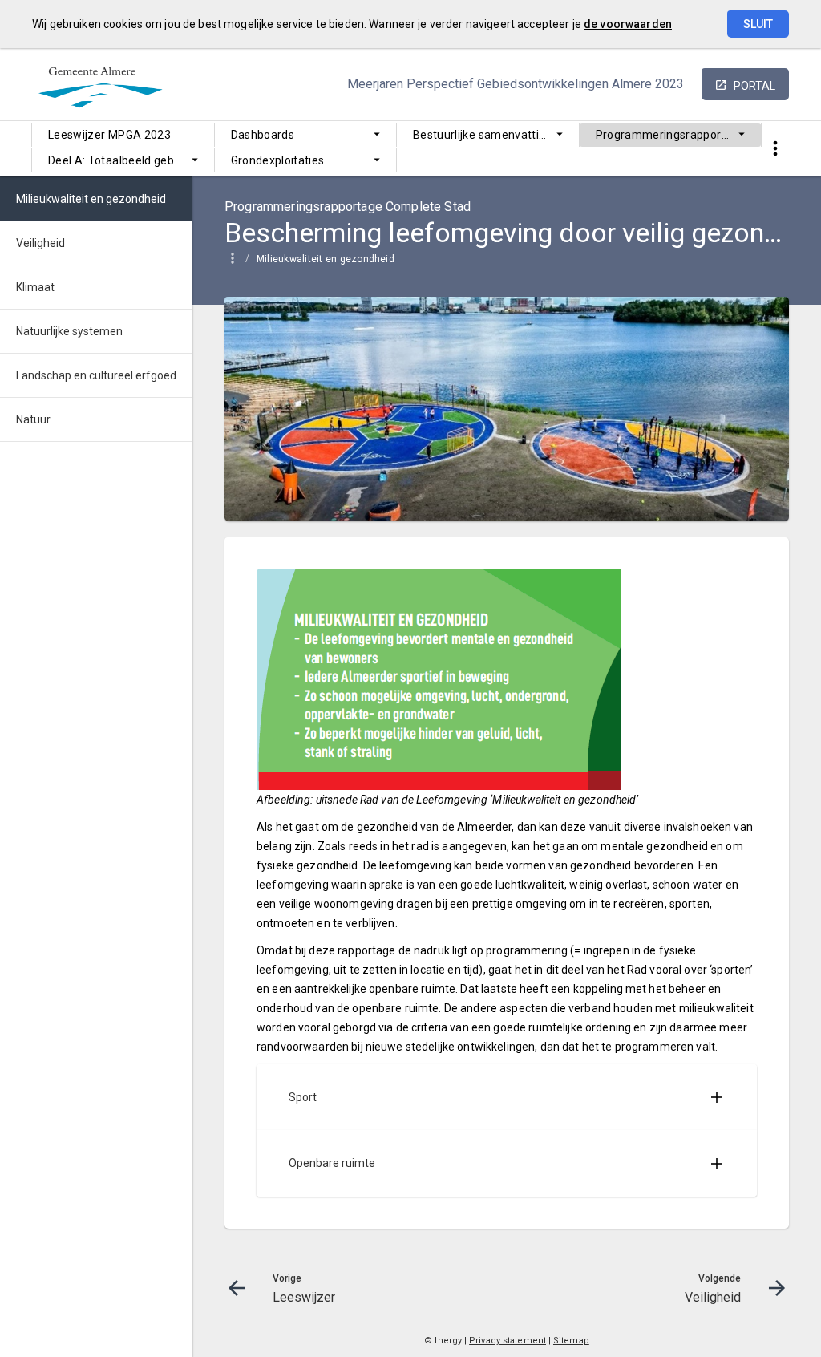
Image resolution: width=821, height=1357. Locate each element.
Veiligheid (40, 243)
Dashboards (263, 134)
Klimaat (35, 287)
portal (754, 85)
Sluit (758, 24)
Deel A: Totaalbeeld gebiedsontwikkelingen (131, 160)
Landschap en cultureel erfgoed (96, 375)
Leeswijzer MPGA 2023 (109, 134)
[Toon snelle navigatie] (775, 149)
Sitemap (571, 1340)
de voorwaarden (628, 24)
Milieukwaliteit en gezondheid (325, 259)
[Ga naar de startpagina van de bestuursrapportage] (100, 55)
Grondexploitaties (278, 160)
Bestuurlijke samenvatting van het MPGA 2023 (496, 134)
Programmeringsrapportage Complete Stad (679, 134)
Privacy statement (507, 1340)
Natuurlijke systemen (69, 331)
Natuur (33, 419)
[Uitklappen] (717, 1097)
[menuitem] (123, 135)
